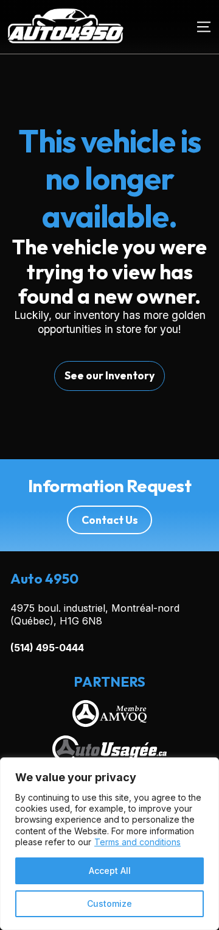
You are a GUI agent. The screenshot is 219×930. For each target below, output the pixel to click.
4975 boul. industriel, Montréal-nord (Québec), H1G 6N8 (94, 614)
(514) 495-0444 (47, 648)
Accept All (110, 870)
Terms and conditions (137, 842)
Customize (109, 903)
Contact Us (110, 520)
